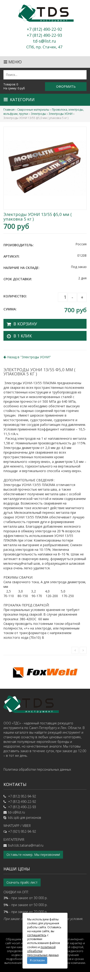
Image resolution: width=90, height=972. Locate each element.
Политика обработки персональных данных (37, 769)
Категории (22, 99)
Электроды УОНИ (60, 114)
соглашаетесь (36, 935)
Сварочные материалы (33, 110)
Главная (9, 110)
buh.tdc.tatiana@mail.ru (25, 845)
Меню (14, 62)
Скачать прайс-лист (22, 882)
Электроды (38, 114)
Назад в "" (28, 357)
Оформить (66, 86)
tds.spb (13, 817)
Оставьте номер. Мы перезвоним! (33, 854)
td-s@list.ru (16, 812)
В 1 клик (22, 336)
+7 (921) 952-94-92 (22, 831)
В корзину (25, 324)
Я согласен (37, 960)
